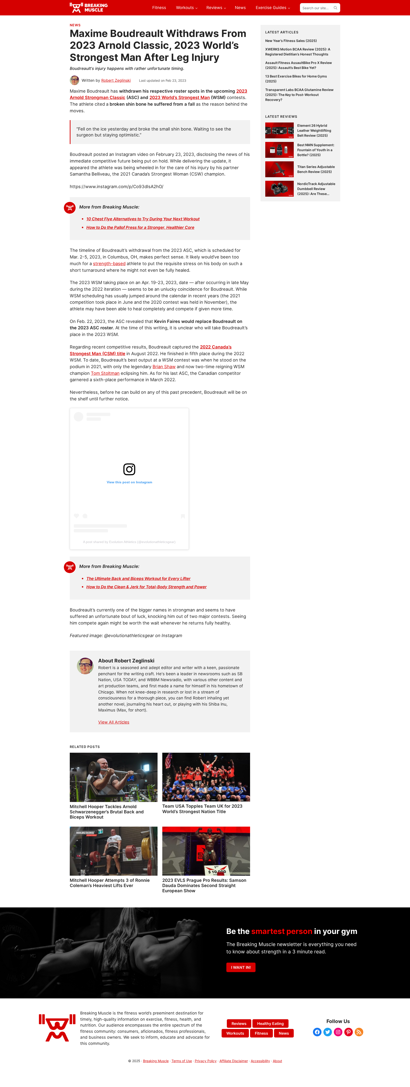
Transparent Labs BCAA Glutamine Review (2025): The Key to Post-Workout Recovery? (299, 95)
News (75, 25)
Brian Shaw (164, 366)
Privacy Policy (206, 1061)
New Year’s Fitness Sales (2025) (291, 41)
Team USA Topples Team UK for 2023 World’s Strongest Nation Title (202, 808)
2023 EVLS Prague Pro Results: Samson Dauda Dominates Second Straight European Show (204, 885)
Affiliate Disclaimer (233, 1061)
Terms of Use (182, 1061)
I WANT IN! (241, 967)
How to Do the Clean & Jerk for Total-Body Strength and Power (146, 586)
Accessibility (260, 1061)
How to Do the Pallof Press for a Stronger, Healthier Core (140, 227)
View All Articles (113, 722)
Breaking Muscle (156, 1061)
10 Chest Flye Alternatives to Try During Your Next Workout (143, 219)
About (277, 1061)
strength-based (109, 263)
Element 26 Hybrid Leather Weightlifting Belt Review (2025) (314, 130)
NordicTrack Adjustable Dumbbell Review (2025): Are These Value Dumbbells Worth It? (316, 194)
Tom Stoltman (105, 373)
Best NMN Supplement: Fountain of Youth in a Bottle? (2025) (315, 150)
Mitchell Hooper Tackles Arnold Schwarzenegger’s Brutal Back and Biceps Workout (107, 812)
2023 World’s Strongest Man (179, 97)
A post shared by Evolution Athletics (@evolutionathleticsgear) (129, 542)
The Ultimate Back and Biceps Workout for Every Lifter (138, 578)
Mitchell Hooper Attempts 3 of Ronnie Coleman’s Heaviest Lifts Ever (110, 883)
